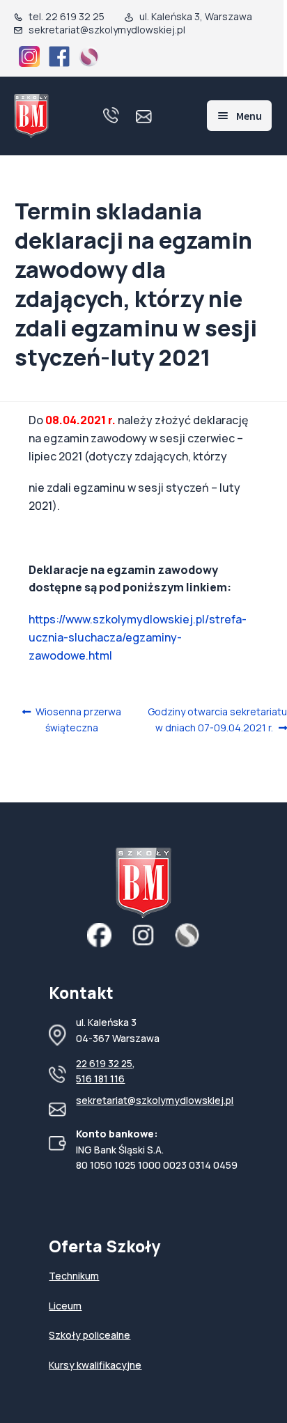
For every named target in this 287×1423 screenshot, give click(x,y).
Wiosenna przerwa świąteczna (78, 719)
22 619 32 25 (104, 1063)
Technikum (74, 1275)
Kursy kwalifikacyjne (95, 1364)
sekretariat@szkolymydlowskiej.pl (154, 1100)
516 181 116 (100, 1078)
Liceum (65, 1305)
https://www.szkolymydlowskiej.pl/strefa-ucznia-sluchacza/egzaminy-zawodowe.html (138, 637)
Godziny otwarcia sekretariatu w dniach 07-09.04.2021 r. (217, 719)
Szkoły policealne (89, 1335)
